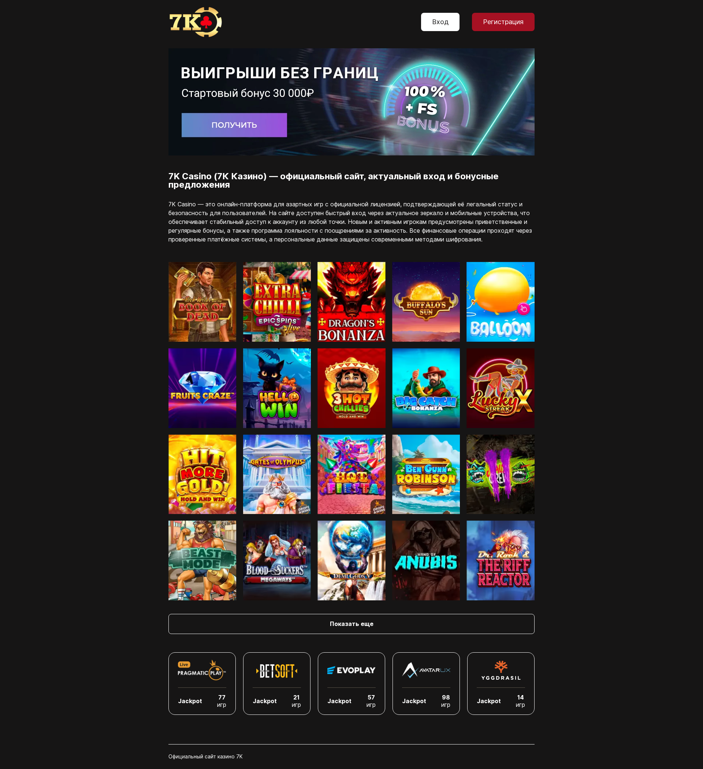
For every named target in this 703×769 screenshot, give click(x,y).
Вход (440, 22)
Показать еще (351, 623)
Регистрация (503, 22)
